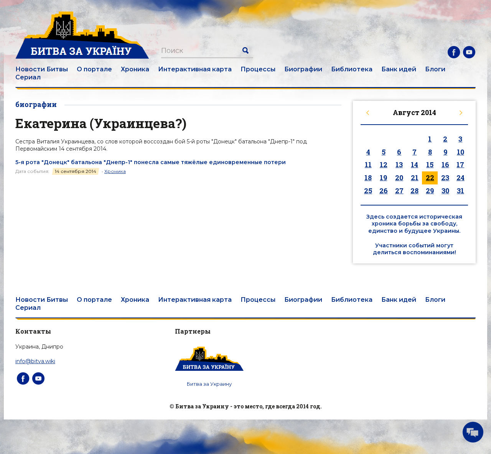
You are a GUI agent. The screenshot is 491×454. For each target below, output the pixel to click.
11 (368, 164)
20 (399, 177)
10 (460, 151)
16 (445, 164)
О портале (94, 69)
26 (383, 190)
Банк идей (398, 69)
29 (430, 190)
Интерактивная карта (195, 69)
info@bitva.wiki (35, 361)
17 (460, 164)
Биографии (303, 69)
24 (460, 177)
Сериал (28, 77)
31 (460, 190)
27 (399, 190)
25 (368, 190)
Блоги (435, 69)
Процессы (258, 69)
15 (429, 164)
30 (445, 190)
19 (383, 177)
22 (430, 177)
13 (399, 164)
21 (415, 177)
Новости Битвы (41, 69)
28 (414, 190)
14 (414, 164)
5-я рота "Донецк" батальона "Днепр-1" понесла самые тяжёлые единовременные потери (150, 162)
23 (445, 177)
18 (368, 177)
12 (383, 164)
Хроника (135, 69)
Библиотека (351, 69)
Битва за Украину (209, 384)
